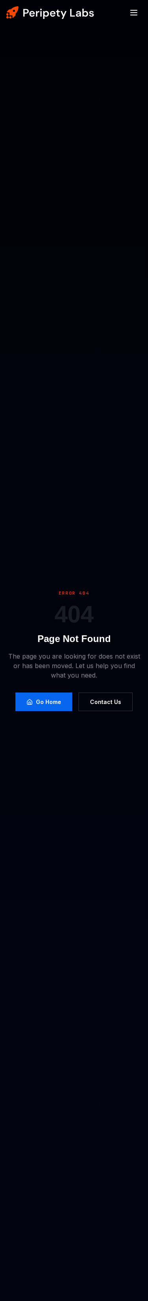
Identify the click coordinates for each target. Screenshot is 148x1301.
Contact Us (105, 701)
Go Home (48, 701)
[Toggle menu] (134, 13)
